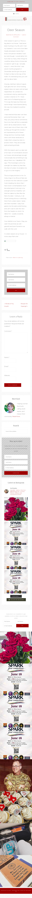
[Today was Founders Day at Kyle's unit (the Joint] (16, 871)
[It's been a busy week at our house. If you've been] (16, 509)
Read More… (16, 416)
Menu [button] (17, 13)
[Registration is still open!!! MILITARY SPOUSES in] (16, 533)
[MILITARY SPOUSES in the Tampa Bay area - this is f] (16, 557)
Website (7, 375)
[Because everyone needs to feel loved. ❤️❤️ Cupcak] (16, 807)
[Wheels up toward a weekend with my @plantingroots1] (16, 839)
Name (6, 357)
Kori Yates (16, 19)
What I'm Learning (18, 257)
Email (6, 366)
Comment (8, 331)
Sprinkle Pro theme (18, 890)
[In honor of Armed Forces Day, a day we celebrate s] (16, 775)
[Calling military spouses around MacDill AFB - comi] (16, 581)
